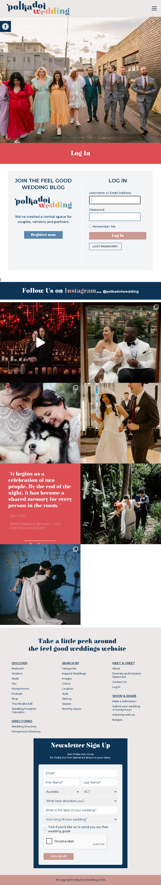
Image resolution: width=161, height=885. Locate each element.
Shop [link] (15, 698)
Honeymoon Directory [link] (26, 731)
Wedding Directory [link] (24, 726)
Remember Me (104, 226)
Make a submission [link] (124, 701)
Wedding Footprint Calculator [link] (24, 710)
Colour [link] (66, 683)
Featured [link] (17, 668)
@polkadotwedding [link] (121, 292)
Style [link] (65, 693)
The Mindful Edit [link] (22, 703)
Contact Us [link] (119, 682)
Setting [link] (66, 698)
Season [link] (66, 703)
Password (96, 210)
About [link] (116, 668)
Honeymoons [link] (20, 688)
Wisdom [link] (17, 673)
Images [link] (67, 678)
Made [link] (15, 678)
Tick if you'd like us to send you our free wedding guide (78, 829)
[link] (5, 26)
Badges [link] (117, 719)
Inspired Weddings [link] (74, 673)
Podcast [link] (17, 693)
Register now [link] (43, 235)
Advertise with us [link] (123, 714)
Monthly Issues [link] (71, 708)
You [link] (14, 683)
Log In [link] (116, 687)
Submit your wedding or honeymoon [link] (126, 708)
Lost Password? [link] (105, 246)
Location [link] (67, 688)
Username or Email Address (110, 193)
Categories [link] (69, 668)
